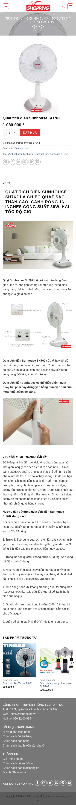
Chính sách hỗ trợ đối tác (18, 763)
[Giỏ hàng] (70, 6)
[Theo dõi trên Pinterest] (63, 783)
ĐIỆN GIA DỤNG (37, 18)
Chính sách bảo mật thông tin (21, 767)
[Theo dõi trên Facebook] (37, 783)
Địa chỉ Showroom (14, 772)
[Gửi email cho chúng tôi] (57, 783)
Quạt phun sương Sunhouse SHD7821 (56, 685)
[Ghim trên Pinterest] (31, 162)
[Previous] (2, 670)
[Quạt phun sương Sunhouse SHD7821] (56, 660)
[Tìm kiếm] (63, 6)
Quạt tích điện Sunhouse (20, 154)
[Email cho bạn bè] (25, 162)
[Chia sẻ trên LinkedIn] (38, 162)
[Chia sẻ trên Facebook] (12, 162)
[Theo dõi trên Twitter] (50, 783)
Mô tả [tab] (6, 183)
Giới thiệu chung (13, 758)
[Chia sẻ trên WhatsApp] (6, 162)
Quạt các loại (43, 21)
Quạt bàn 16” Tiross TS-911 (18, 683)
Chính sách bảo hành (16, 740)
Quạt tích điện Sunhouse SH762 (51, 154)
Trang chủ (14, 18)
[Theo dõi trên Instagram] (44, 783)
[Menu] (6, 6)
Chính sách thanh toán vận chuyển (24, 745)
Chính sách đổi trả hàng (18, 736)
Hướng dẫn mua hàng (17, 731)
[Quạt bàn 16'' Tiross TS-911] (19, 660)
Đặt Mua (30, 132)
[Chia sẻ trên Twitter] (19, 162)
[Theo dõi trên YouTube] (69, 783)
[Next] (73, 670)
